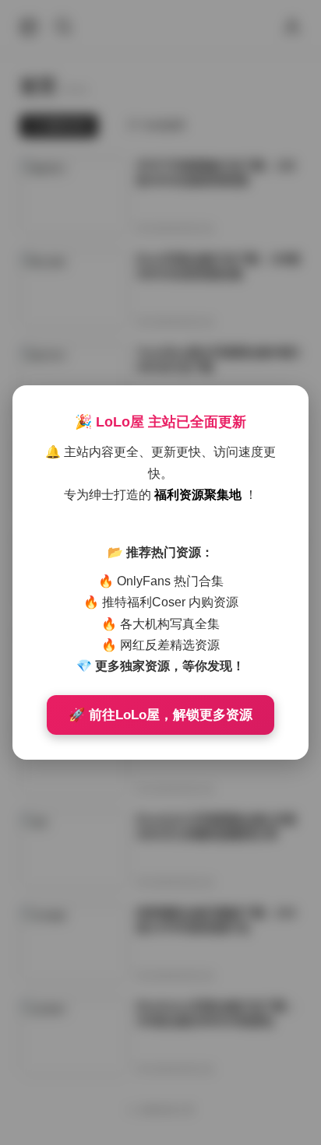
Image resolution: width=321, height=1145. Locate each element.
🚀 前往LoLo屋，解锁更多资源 (160, 715)
